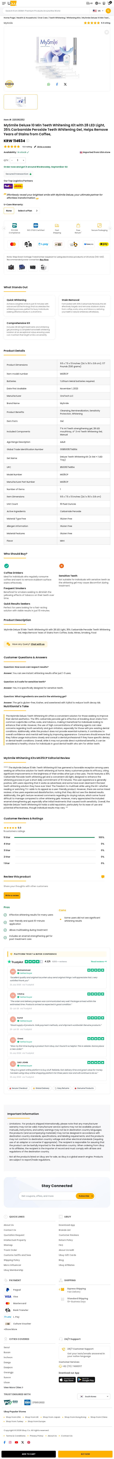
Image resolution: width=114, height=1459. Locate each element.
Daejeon (8, 1367)
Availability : (10, 152)
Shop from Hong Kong (75, 1417)
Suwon (7, 1377)
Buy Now (44, 259)
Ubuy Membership (13, 1270)
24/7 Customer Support (80, 1349)
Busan (7, 1352)
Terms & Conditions (15, 1435)
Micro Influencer (12, 1265)
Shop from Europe (36, 1421)
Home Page (9, 17)
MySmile (8, 22)
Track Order (10, 1250)
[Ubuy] (12, 3)
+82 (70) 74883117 (72, 1366)
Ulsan (7, 1382)
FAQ (61, 1245)
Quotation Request (14, 1235)
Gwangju (8, 1372)
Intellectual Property (15, 1240)
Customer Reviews (69, 1235)
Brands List (65, 1230)
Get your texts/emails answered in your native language (86, 1355)
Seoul (7, 1347)
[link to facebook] (57, 84)
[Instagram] (12, 1442)
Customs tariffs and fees (17, 1255)
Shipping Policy (12, 1260)
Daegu (7, 1362)
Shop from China (99, 1417)
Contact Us (10, 1230)
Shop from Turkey (14, 1421)
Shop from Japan (51, 1417)
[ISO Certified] (33, 1402)
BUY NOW (85, 1454)
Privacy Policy (36, 1435)
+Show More (10, 1329)
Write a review (12, 895)
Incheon (8, 1357)
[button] (90, 3)
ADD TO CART (28, 1454)
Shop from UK (31, 1417)
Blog (61, 1260)
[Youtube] (18, 1442)
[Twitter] (24, 1442)
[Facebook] (6, 1442)
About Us (9, 1225)
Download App (67, 1225)
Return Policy (66, 1240)
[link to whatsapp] (48, 84)
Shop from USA (13, 1417)
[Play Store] (86, 1380)
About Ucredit (66, 1250)
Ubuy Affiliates (67, 1265)
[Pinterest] (30, 1442)
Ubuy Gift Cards (67, 1255)
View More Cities (13, 1387)
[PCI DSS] (11, 1402)
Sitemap (8, 1245)
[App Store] (68, 1380)
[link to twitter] (65, 84)
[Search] (108, 10)
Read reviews (97, 961)
